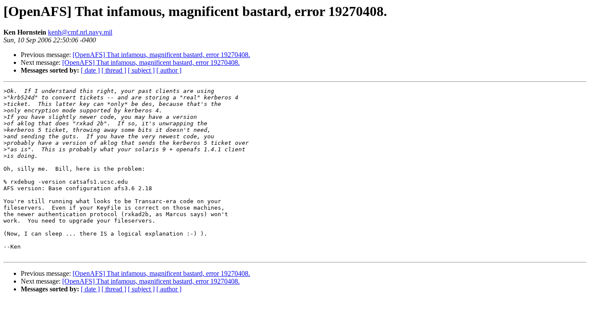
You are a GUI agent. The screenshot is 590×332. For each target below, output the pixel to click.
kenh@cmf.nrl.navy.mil (80, 32)
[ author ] (168, 70)
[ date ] (90, 70)
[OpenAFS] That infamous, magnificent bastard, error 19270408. (161, 54)
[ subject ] (141, 70)
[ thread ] (114, 70)
